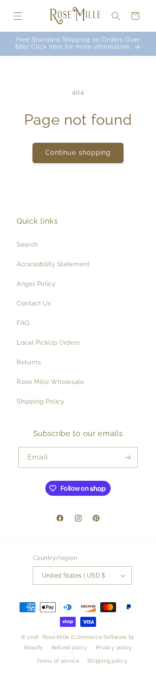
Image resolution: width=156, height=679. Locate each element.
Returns (29, 362)
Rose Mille (55, 637)
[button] (17, 15)
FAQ (23, 322)
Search (27, 244)
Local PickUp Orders (48, 342)
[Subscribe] (127, 457)
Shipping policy (107, 661)
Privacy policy (114, 648)
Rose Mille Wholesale (50, 381)
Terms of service (58, 661)
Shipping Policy (40, 401)
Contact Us (34, 303)
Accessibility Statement (53, 264)
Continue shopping (78, 152)
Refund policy (70, 648)
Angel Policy (36, 283)
